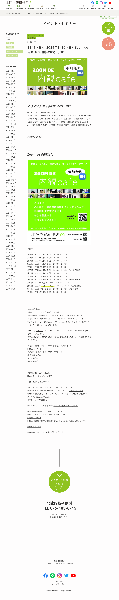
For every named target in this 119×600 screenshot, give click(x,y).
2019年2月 (10, 285)
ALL (8, 39)
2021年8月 (10, 219)
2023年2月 (10, 173)
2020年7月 (10, 239)
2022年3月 (10, 203)
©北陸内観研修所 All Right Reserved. (59, 590)
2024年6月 (10, 134)
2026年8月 (10, 71)
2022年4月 (10, 200)
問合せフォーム (33, 376)
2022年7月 (10, 193)
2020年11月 (11, 236)
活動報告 (10, 47)
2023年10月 (11, 153)
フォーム (39, 330)
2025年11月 (11, 97)
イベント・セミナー (14, 51)
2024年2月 (10, 143)
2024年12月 (11, 124)
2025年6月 (10, 110)
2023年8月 (10, 157)
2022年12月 (11, 180)
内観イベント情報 (34, 426)
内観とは (9, 8)
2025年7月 (10, 107)
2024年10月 (11, 127)
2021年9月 (10, 216)
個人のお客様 (29, 8)
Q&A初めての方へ (84, 8)
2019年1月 (10, 289)
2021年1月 (10, 233)
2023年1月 (10, 176)
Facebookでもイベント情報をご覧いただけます (46, 432)
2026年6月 (10, 77)
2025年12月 (11, 94)
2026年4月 (10, 81)
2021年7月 (10, 223)
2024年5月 (10, 137)
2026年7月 (10, 74)
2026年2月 (10, 87)
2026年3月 (10, 84)
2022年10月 (11, 183)
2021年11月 (11, 213)
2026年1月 (10, 91)
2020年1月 (10, 259)
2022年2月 (10, 206)
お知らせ (10, 43)
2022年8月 (10, 190)
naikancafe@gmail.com (43, 397)
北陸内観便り (12, 55)
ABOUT (53, 8)
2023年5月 (10, 163)
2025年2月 (10, 120)
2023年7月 (10, 160)
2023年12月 (11, 150)
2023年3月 (10, 170)
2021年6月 (10, 226)
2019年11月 (11, 266)
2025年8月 (10, 104)
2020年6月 (10, 242)
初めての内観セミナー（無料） (65, 406)
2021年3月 (10, 229)
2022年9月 (10, 186)
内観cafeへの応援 (34, 418)
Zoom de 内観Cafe (40, 154)
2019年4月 (10, 279)
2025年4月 (10, 117)
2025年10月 (11, 100)
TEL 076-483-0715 (59, 508)
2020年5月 (10, 246)
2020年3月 (10, 252)
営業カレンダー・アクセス (105, 8)
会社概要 (59, 581)
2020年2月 (10, 256)
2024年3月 (10, 140)
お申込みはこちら (35, 137)
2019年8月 (10, 269)
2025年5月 (10, 114)
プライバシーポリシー (59, 584)
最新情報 (93, 8)
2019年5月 (10, 275)
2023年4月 (10, 167)
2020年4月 (10, 249)
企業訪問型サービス (42, 8)
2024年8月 (10, 130)
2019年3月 (10, 282)
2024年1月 (10, 147)
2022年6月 (10, 196)
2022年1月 (10, 209)
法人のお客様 (18, 8)
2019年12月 (11, 262)
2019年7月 (10, 272)
